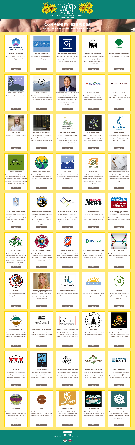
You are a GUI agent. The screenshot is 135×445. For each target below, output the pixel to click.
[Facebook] (69, 435)
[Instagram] (65, 435)
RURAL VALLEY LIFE (70, 443)
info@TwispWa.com (77, 436)
